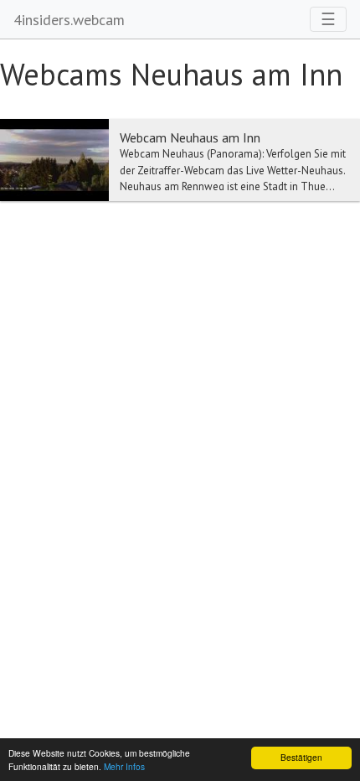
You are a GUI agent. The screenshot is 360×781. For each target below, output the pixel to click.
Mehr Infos (124, 766)
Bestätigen (301, 757)
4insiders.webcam (69, 19)
